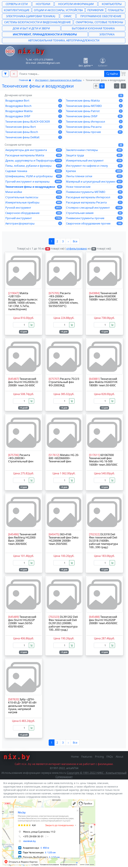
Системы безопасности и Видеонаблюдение (37, 22)
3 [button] (63, 241)
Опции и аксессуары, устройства (58, 10)
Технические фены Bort (33, 127)
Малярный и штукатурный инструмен (93, 181)
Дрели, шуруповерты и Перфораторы (33, 160)
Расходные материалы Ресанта (93, 202)
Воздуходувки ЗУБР (33, 116)
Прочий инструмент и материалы (33, 181)
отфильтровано (76, 248)
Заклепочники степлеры (93, 150)
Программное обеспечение (100, 16)
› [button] (68, 241)
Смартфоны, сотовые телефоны (99, 22)
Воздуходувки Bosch (33, 106)
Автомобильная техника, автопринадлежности (63, 40)
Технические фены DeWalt (33, 137)
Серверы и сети (17, 4)
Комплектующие (17, 10)
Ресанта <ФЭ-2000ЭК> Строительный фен (20, 458)
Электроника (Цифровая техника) (30, 16)
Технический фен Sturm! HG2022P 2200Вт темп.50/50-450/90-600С (22, 621)
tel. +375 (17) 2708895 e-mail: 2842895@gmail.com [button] (44, 61)
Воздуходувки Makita (33, 111)
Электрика (106, 34)
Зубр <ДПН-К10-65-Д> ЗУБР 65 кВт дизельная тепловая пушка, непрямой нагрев (22, 705)
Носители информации (76, 4)
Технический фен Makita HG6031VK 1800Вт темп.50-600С (103, 382)
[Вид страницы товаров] (96, 86)
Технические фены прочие (93, 132)
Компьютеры (112, 4)
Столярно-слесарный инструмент (93, 207)
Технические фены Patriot (93, 111)
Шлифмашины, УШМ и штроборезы (33, 176)
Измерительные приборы (33, 202)
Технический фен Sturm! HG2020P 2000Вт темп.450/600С (103, 620)
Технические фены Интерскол (93, 121)
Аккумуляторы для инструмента (33, 150)
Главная (24, 80)
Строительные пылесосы (33, 197)
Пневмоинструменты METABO (93, 192)
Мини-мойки (33, 192)
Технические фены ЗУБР (93, 116)
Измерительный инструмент (93, 160)
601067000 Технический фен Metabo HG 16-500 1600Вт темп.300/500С (103, 459)
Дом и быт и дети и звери (31, 28)
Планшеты (116, 10)
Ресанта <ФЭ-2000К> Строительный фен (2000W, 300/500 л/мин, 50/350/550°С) (63, 299)
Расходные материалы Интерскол (93, 197)
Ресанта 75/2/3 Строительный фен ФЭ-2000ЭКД (64, 382)
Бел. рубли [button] (85, 65)
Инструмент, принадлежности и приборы (45, 34)
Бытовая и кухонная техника (93, 28)
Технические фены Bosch (33, 132)
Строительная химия (93, 213)
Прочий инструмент (33, 218)
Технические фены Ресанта (93, 127)
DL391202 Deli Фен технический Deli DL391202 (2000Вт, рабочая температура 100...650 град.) (63, 623)
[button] (13, 74)
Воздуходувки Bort (33, 100)
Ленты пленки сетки (93, 176)
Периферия (95, 10)
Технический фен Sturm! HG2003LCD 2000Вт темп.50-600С (23, 382)
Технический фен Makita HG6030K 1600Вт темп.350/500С (103, 296)
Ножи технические (93, 187)
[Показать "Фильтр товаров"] (5, 74)
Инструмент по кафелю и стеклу (93, 166)
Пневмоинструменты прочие (93, 218)
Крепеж (93, 171)
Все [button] (75, 241)
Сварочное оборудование (33, 213)
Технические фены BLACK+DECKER (33, 121)
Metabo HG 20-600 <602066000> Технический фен (64, 458)
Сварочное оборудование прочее (93, 223)
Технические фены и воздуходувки (33, 187)
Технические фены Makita (93, 100)
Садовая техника (33, 171)
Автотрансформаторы (33, 223)
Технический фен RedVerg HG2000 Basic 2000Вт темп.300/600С (22, 539)
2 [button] (57, 241)
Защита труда (93, 155)
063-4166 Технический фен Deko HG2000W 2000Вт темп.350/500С (63, 539)
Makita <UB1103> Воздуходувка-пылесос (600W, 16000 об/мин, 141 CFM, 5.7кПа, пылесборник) (23, 301)
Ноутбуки (43, 4)
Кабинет (102, 65)
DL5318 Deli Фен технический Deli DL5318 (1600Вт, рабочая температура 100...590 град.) (103, 540)
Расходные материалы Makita (33, 155)
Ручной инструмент (33, 207)
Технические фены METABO (93, 106)
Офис (68, 16)
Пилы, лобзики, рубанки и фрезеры (33, 166)
